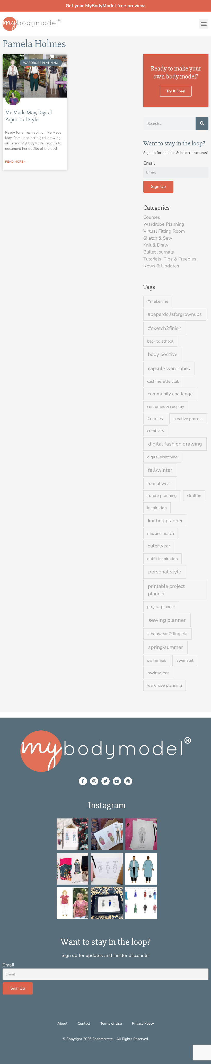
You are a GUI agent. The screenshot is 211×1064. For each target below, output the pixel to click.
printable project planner (166, 590)
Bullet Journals (158, 252)
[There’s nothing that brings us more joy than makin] (72, 834)
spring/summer (165, 647)
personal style (164, 571)
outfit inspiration (162, 559)
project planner (161, 606)
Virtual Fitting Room (164, 231)
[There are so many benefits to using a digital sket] (141, 903)
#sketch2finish (164, 328)
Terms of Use (111, 1023)
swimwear (158, 673)
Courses (151, 217)
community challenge (170, 393)
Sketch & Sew (157, 238)
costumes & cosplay (165, 406)
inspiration (157, 508)
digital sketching (162, 457)
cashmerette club (163, 381)
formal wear (159, 483)
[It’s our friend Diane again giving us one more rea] (72, 903)
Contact (84, 1023)
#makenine (157, 301)
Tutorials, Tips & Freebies (169, 259)
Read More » (15, 162)
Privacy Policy (143, 1023)
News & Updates (161, 266)
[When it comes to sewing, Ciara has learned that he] (72, 869)
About (62, 1023)
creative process (188, 419)
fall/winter (160, 470)
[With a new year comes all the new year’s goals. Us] (106, 869)
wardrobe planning (164, 685)
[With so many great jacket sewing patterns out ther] (141, 869)
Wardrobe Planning (163, 224)
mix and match (160, 533)
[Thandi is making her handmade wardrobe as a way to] (141, 834)
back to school (160, 341)
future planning (162, 496)
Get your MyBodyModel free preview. (105, 6)
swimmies (156, 660)
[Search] (202, 123)
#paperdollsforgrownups (175, 314)
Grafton (194, 496)
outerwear (159, 546)
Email (149, 163)
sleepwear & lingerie (167, 634)
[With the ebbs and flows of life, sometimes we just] (106, 903)
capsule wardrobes (169, 368)
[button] (204, 24)
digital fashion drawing (175, 443)
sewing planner (167, 620)
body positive (162, 354)
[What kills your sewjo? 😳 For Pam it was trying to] (106, 834)
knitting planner (165, 520)
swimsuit (185, 660)
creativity (155, 431)
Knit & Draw (155, 245)
